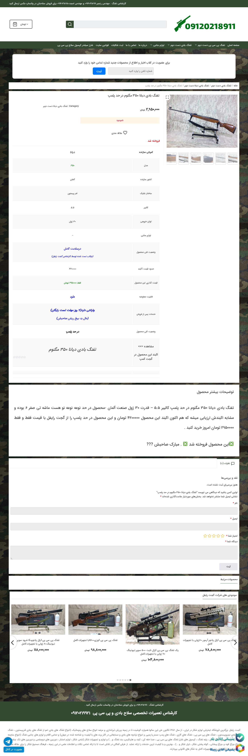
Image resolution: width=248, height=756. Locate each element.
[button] (167, 97)
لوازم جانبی (158, 45)
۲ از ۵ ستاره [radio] (218, 535)
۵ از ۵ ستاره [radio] (205, 535)
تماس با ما (131, 45)
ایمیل (233, 519)
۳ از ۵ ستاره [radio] (214, 535)
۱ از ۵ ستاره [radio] (222, 535)
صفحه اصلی (233, 45)
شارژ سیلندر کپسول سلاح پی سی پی (75, 45)
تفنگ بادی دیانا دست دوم (196, 85)
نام (235, 503)
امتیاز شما (231, 536)
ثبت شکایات (117, 45)
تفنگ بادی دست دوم (181, 45)
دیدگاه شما (231, 541)
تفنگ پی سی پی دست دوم (211, 45)
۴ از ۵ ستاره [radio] (209, 535)
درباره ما (143, 45)
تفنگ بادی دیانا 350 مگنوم (72, 349)
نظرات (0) (225, 463)
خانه (235, 85)
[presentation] (10, 642)
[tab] (228, 463)
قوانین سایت (102, 45)
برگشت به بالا (120, 694)
